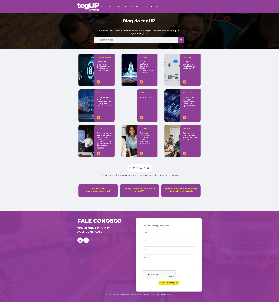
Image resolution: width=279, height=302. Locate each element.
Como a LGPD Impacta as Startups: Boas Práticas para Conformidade (103, 66)
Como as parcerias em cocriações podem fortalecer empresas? (145, 138)
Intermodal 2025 (147, 98)
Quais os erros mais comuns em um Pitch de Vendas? (190, 136)
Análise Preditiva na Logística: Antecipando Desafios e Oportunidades (190, 102)
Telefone (146, 249)
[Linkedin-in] (86, 240)
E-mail (145, 241)
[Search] (181, 40)
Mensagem (147, 257)
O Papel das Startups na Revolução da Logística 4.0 (189, 65)
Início (103, 6)
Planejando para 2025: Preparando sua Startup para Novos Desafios (104, 102)
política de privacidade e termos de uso (161, 294)
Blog (126, 6)
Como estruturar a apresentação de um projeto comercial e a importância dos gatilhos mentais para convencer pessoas (104, 140)
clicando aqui (173, 175)
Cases (119, 6)
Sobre (111, 6)
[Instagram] (80, 240)
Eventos (158, 6)
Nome (145, 233)
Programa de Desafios (140, 6)
